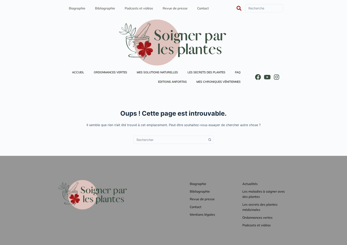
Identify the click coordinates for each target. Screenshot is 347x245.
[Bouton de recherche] (209, 140)
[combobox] (170, 140)
